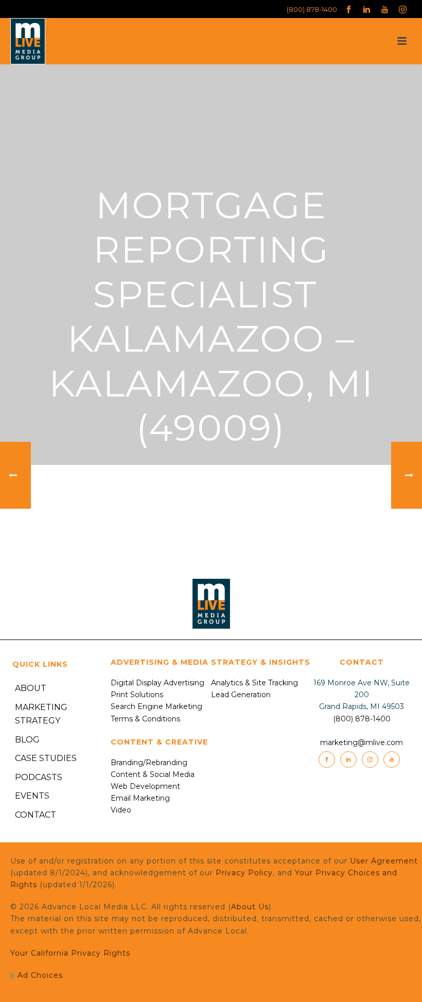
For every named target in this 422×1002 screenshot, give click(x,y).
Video (121, 810)
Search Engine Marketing (156, 706)
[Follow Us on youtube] (391, 759)
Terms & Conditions (145, 718)
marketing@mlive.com (361, 742)
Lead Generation (241, 694)
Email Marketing (140, 798)
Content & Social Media (153, 774)
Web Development (145, 786)
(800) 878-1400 (312, 9)
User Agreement (384, 861)
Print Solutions (137, 694)
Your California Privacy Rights (70, 953)
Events (32, 796)
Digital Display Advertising (157, 682)
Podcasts (38, 777)
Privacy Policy (244, 872)
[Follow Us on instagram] (370, 759)
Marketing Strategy (41, 714)
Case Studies (46, 758)
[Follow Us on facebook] (327, 759)
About (30, 688)
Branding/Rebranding (149, 762)
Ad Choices (39, 975)
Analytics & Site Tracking (254, 682)
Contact (35, 815)
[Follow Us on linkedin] (348, 759)
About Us (250, 906)
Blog (27, 740)
